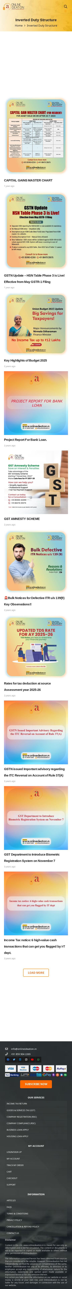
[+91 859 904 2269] (8, 1054)
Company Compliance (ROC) (21, 1123)
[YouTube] (32, 1060)
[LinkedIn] (20, 1060)
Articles (11, 1200)
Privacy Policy (14, 1220)
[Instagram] (26, 1060)
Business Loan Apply (18, 1129)
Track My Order (15, 1165)
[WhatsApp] (38, 1060)
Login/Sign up (14, 1152)
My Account (13, 1158)
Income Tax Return (17, 1103)
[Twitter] (14, 1060)
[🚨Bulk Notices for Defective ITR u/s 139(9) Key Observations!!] (36, 571)
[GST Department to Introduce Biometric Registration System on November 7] (36, 827)
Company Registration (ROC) (22, 1116)
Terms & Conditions (17, 1213)
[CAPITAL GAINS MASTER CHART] (36, 142)
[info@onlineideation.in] (8, 1049)
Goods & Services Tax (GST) (21, 1110)
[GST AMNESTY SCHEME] (36, 488)
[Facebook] (8, 1060)
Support (11, 1184)
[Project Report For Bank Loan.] (36, 409)
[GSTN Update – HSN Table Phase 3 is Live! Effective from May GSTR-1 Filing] (36, 240)
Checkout (12, 1178)
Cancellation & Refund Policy (23, 1226)
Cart (9, 1171)
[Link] (13, 7)
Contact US (13, 1233)
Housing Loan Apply (17, 1136)
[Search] (65, 6)
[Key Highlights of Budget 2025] (36, 330)
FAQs (9, 1207)
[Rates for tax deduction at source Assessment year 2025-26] (36, 656)
